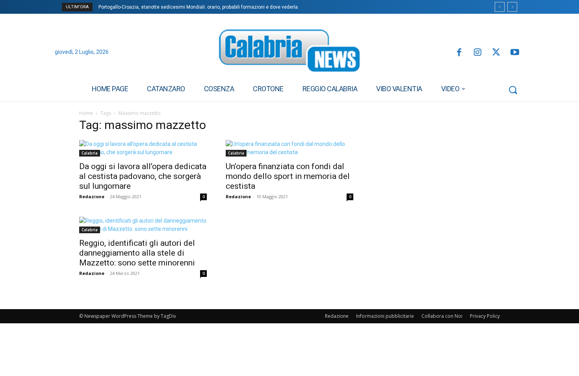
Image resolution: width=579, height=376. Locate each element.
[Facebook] (458, 53)
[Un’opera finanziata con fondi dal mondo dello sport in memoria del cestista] (289, 148)
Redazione (91, 196)
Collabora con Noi (441, 316)
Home (86, 113)
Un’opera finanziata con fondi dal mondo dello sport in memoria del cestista (288, 176)
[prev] (500, 7)
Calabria (90, 153)
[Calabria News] (289, 53)
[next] (512, 7)
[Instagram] (477, 53)
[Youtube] (515, 53)
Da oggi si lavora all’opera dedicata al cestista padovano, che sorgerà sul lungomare (142, 176)
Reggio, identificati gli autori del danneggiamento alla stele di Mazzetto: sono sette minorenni (137, 252)
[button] (512, 89)
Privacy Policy (485, 316)
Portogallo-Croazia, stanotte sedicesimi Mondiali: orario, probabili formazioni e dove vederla (198, 7)
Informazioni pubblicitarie (385, 316)
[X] (496, 53)
